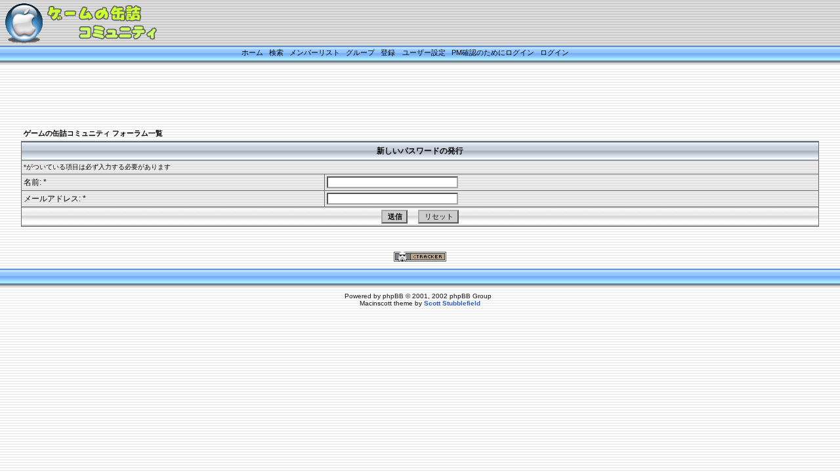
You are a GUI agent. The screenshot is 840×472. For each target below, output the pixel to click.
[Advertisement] (403, 96)
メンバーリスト (314, 52)
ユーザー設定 (424, 52)
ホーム (252, 52)
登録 (388, 52)
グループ (360, 52)
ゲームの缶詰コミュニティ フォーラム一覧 (93, 133)
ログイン (554, 52)
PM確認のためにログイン (493, 52)
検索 (276, 52)
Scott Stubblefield (452, 303)
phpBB (393, 296)
